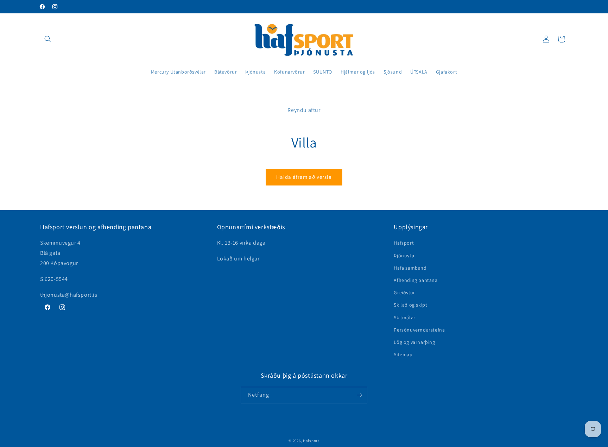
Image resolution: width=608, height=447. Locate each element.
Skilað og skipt (410, 305)
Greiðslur (404, 292)
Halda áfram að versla (304, 177)
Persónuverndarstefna (419, 330)
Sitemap (403, 354)
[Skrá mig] (359, 395)
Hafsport (404, 243)
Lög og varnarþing (414, 342)
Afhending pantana (415, 280)
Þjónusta (404, 255)
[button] (48, 39)
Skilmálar (404, 317)
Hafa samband (410, 268)
